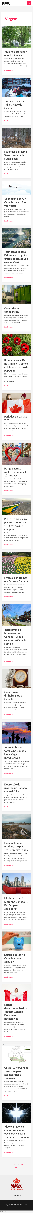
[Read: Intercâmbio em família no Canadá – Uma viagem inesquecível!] (16, 732)
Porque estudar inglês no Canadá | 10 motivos (15, 472)
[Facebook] (12, 1195)
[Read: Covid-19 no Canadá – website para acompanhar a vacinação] (16, 1053)
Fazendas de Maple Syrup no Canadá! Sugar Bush (15, 155)
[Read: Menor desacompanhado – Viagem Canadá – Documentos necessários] (16, 992)
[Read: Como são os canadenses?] (16, 294)
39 (22, 1164)
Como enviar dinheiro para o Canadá (13, 695)
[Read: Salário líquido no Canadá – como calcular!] (16, 941)
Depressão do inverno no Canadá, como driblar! (15, 788)
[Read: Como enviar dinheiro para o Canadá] (16, 678)
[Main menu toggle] (29, 3)
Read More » (8, 70)
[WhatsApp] (20, 1195)
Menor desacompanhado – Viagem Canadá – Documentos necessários (15, 1011)
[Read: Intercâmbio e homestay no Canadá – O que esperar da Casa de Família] (16, 615)
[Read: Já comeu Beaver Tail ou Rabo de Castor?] (16, 87)
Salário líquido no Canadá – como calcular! (14, 958)
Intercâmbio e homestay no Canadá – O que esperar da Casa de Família (15, 636)
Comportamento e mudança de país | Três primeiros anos (16, 846)
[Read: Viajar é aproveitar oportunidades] (16, 37)
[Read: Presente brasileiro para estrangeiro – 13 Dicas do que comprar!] (16, 506)
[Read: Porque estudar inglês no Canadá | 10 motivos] (16, 453)
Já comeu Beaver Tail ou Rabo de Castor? (14, 104)
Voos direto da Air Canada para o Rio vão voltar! (15, 202)
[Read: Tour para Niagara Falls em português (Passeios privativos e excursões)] (16, 238)
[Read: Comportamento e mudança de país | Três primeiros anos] (16, 826)
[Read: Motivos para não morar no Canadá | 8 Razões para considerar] (16, 883)
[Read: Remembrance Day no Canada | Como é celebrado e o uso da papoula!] (16, 345)
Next (16, 1168)
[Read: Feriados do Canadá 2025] (16, 403)
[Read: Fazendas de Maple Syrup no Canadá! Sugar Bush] (16, 138)
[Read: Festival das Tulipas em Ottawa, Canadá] (16, 563)
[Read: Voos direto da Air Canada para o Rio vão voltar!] (16, 188)
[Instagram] (15, 1195)
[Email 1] (18, 1195)
